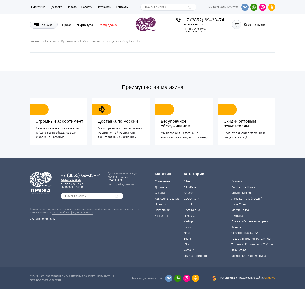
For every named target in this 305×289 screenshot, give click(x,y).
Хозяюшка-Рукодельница (248, 255)
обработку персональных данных (118, 208)
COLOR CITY (192, 198)
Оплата (72, 7)
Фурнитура (85, 25)
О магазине (37, 7)
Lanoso (188, 227)
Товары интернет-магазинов (251, 238)
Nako (187, 232)
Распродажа (108, 25)
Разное (236, 227)
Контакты (122, 7)
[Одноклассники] (271, 7)
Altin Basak (191, 187)
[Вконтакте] (244, 7)
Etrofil (188, 204)
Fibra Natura (192, 209)
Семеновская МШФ (244, 232)
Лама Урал (238, 204)
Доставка (56, 7)
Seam (187, 238)
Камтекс (236, 181)
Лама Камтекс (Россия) (246, 198)
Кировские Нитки (243, 187)
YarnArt (189, 249)
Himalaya (190, 215)
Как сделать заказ (167, 198)
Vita (186, 244)
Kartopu (189, 221)
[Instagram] (262, 7)
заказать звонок (194, 24)
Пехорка (237, 215)
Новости (86, 7)
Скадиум (269, 277)
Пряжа (67, 25)
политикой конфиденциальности (72, 212)
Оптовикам (104, 7)
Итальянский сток (196, 255)
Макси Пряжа (240, 209)
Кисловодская (241, 192)
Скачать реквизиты (43, 218)
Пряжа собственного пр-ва (249, 221)
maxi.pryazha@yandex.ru (122, 184)
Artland (188, 192)
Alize (187, 181)
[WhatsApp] (253, 7)
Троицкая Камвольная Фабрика (253, 244)
